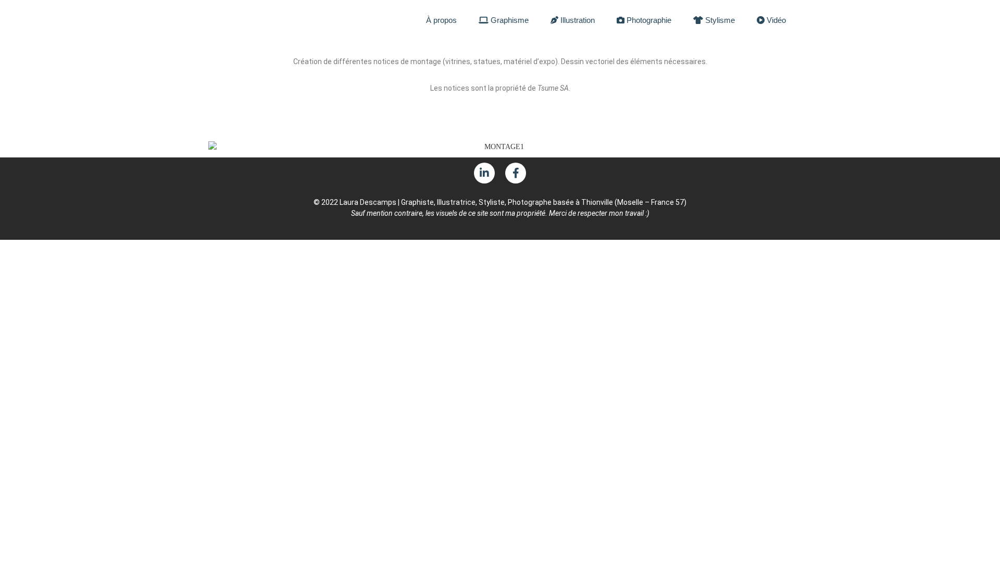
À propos (441, 20)
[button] (15, 46)
